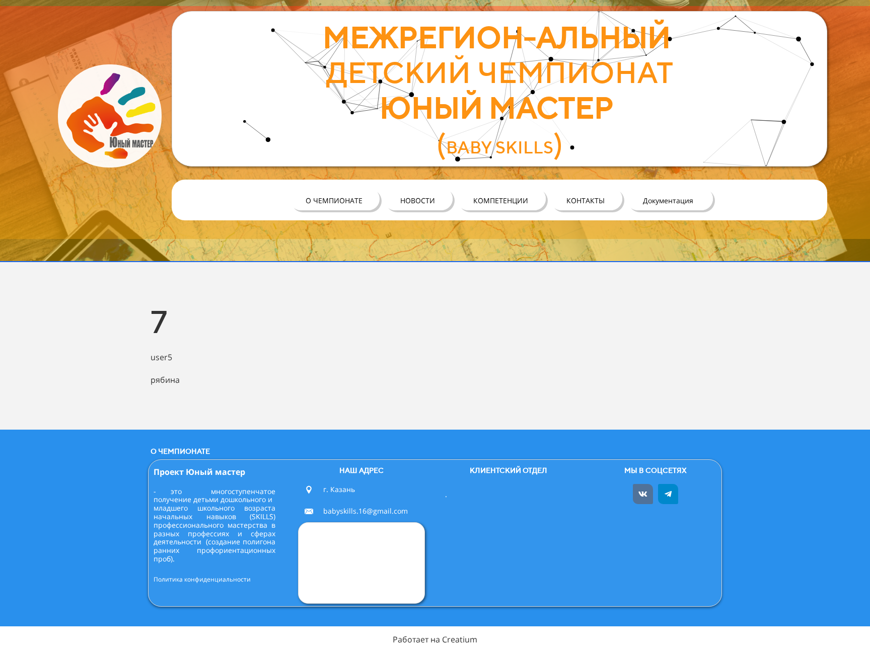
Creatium (459, 639)
